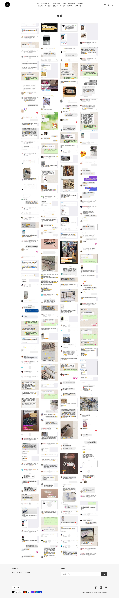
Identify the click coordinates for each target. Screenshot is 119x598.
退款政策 (27, 572)
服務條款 (19, 572)
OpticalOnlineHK (89, 592)
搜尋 (13, 572)
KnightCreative (103, 592)
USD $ (16, 587)
